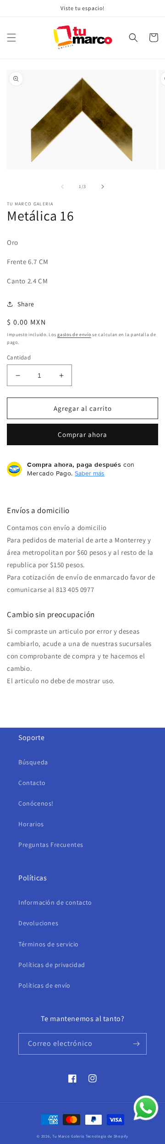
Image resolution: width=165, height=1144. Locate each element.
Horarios (31, 824)
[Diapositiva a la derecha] (103, 187)
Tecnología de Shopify (107, 1135)
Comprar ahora (82, 434)
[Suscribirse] (136, 1044)
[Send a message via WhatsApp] (146, 1108)
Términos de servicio (48, 944)
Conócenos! (36, 803)
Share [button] (25, 304)
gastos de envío (74, 334)
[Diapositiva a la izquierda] (62, 187)
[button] (11, 38)
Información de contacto (55, 902)
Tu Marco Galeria (68, 1135)
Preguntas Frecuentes (50, 844)
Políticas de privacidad (51, 965)
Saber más (89, 473)
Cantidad (19, 357)
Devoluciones (38, 923)
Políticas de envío (44, 985)
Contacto (32, 783)
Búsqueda (33, 762)
